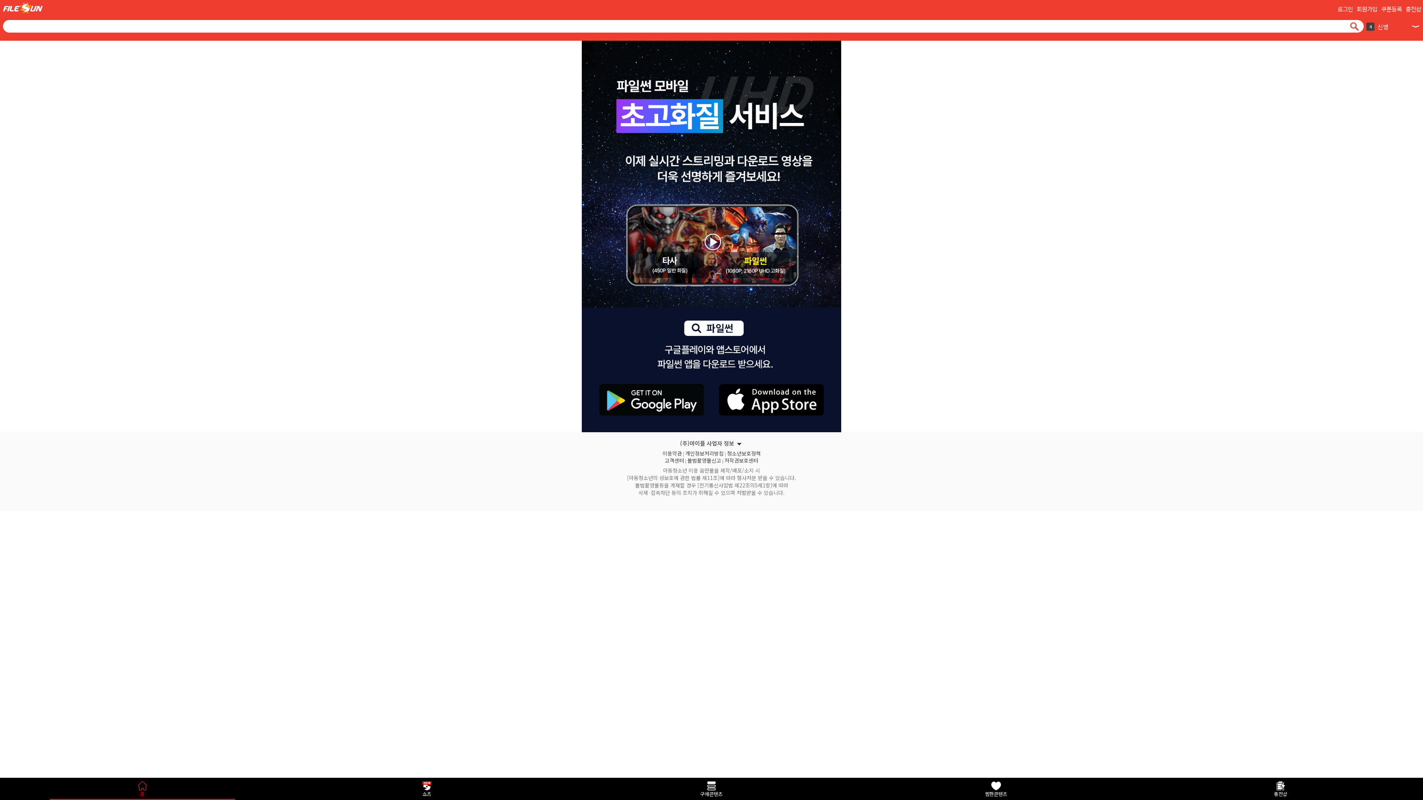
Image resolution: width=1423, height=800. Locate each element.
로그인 (1345, 8)
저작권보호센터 (741, 460)
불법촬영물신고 (704, 460)
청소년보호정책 (744, 453)
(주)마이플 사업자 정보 (707, 443)
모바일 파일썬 (23, 8)
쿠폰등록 (1391, 8)
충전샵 (1413, 8)
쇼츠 (426, 793)
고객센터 (674, 460)
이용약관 (672, 453)
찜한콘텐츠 (996, 793)
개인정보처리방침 (704, 453)
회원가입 (1367, 8)
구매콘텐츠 (711, 793)
